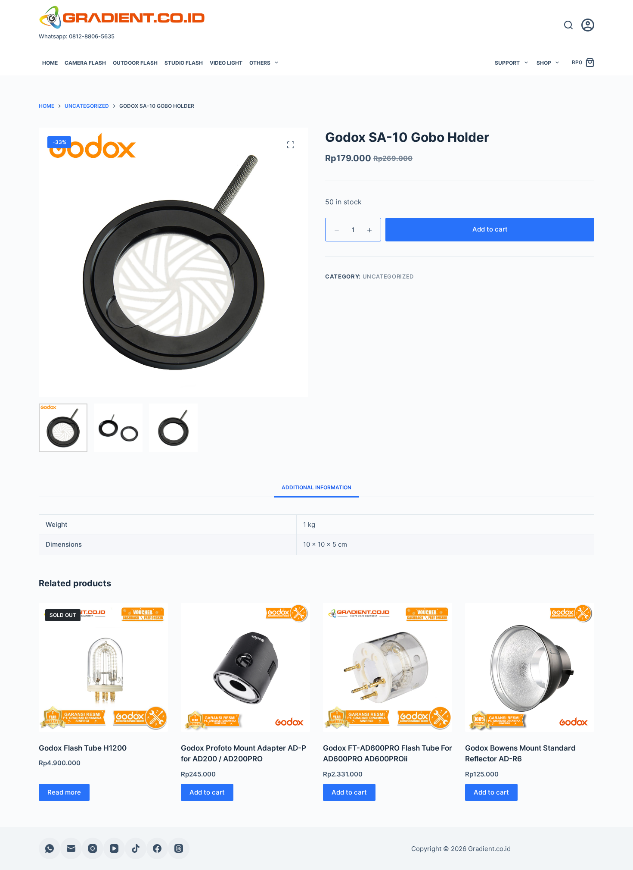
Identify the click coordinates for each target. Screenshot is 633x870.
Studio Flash (183, 62)
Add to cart (490, 229)
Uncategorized (388, 276)
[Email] (71, 848)
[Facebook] (157, 848)
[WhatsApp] (49, 848)
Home (50, 62)
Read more (64, 792)
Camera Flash (85, 62)
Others (259, 62)
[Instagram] (92, 848)
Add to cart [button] (207, 792)
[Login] (587, 25)
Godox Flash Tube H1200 (83, 748)
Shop (544, 62)
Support (507, 62)
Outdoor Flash (135, 62)
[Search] (568, 25)
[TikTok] (135, 848)
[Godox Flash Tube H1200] (103, 667)
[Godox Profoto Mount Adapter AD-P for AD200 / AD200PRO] (245, 667)
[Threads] (178, 848)
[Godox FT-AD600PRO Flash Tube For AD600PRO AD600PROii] (387, 667)
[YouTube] (114, 848)
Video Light (226, 62)
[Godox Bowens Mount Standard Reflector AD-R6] (529, 667)
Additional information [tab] (316, 487)
